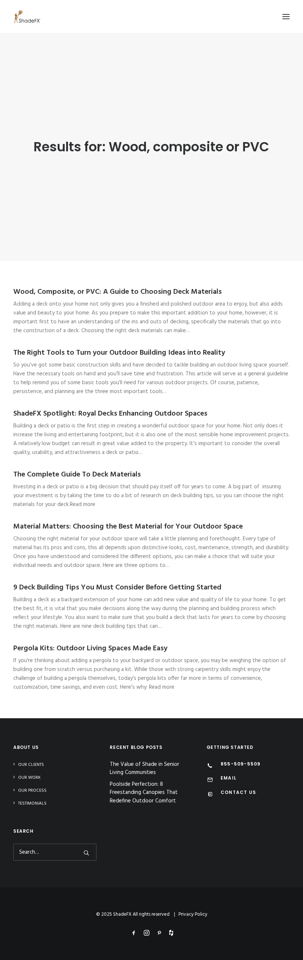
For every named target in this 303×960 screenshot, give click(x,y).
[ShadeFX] (27, 16)
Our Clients (31, 764)
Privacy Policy (192, 914)
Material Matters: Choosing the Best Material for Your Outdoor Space (128, 527)
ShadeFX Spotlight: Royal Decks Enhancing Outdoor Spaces (110, 414)
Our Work (29, 777)
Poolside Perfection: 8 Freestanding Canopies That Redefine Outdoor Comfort (144, 792)
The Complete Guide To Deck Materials (77, 475)
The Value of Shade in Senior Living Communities (144, 768)
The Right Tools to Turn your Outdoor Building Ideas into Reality (119, 353)
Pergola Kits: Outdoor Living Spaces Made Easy (90, 648)
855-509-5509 (241, 764)
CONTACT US (238, 792)
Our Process (32, 790)
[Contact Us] (210, 795)
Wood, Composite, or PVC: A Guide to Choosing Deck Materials (117, 292)
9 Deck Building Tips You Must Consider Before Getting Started (117, 587)
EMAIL (228, 778)
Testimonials (32, 803)
